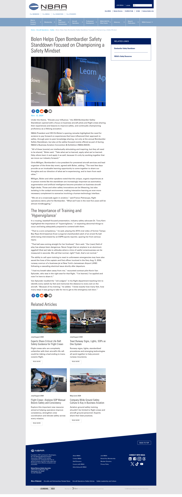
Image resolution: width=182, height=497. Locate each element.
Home (33, 30)
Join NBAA (120, 5)
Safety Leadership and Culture (106, 481)
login (128, 5)
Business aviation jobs (148, 11)
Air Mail (138, 11)
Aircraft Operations (42, 30)
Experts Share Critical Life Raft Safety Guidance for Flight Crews (47, 343)
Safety (52, 30)
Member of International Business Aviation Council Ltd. (84, 489)
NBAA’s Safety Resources (123, 56)
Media (47, 14)
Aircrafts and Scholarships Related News (57, 481)
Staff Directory (77, 461)
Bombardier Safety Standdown (124, 48)
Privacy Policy (105, 464)
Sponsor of (37, 489)
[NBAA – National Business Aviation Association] (47, 7)
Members (36, 14)
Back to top (144, 443)
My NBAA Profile (129, 11)
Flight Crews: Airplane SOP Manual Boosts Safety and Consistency (48, 401)
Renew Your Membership (108, 458)
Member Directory (118, 11)
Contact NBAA (77, 458)
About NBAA (108, 11)
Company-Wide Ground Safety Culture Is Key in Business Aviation (87, 401)
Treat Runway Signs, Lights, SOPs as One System (88, 343)
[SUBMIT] (135, 5)
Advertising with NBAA (79, 467)
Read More (37, 361)
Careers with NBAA (78, 464)
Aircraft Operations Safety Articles (83, 481)
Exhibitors (59, 14)
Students (72, 14)
